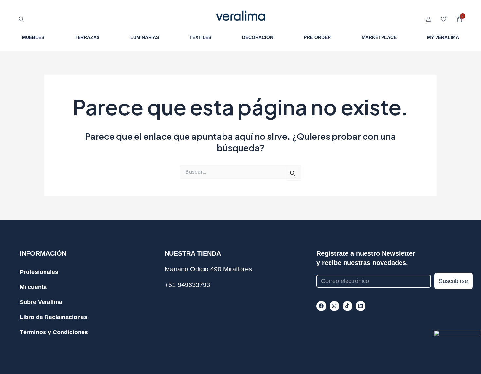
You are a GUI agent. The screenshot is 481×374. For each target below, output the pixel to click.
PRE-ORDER (317, 37)
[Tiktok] (347, 306)
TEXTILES (200, 37)
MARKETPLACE (379, 37)
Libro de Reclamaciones (53, 317)
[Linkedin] (360, 306)
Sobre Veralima (41, 302)
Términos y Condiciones (54, 332)
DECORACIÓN (257, 37)
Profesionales (39, 272)
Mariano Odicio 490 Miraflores (208, 269)
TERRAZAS (87, 37)
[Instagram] (334, 306)
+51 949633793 (187, 284)
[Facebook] (321, 306)
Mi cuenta (33, 287)
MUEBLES (33, 37)
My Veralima (443, 37)
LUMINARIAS (144, 37)
